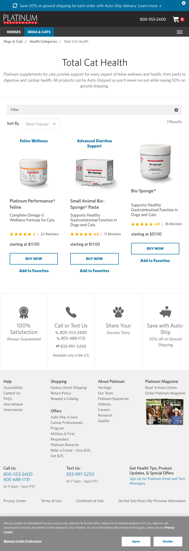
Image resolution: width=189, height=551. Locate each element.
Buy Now (33, 258)
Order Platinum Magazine (165, 393)
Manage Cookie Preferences (22, 541)
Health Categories (43, 41)
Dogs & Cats (13, 41)
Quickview (34, 277)
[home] (20, 19)
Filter (15, 109)
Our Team (105, 393)
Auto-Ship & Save (64, 417)
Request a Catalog (64, 398)
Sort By (13, 123)
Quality (103, 421)
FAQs (7, 398)
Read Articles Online (161, 387)
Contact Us (11, 393)
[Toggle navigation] (180, 32)
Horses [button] (14, 32)
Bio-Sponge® (143, 191)
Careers (104, 410)
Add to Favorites (34, 270)
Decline (168, 541)
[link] (34, 234)
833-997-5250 (73, 346)
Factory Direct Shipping (69, 387)
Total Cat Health (76, 41)
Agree (136, 541)
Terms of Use (51, 501)
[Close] (184, 3)
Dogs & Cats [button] (39, 32)
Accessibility (13, 387)
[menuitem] (13, 32)
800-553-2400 (153, 19)
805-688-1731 (73, 338)
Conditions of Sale (90, 501)
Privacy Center (14, 501)
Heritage (104, 387)
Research (105, 415)
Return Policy (61, 393)
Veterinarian (13, 410)
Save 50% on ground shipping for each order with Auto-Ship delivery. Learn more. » (90, 5)
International (13, 404)
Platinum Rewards (65, 445)
